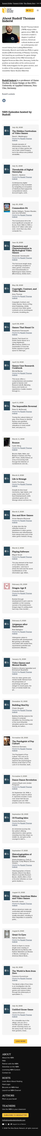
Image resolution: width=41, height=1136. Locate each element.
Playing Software (20, 551)
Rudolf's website (8, 94)
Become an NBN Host (10, 1087)
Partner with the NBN (10, 1063)
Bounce (16, 442)
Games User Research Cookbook (23, 366)
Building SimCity (20, 705)
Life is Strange (19, 479)
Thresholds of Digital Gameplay (22, 170)
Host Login (6, 1084)
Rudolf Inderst (9, 80)
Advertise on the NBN (10, 1066)
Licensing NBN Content (11, 1069)
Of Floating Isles (20, 817)
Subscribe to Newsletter (15, 1115)
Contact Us (6, 1072)
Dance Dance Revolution (24, 779)
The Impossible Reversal (24, 406)
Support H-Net (18, 3)
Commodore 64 (20, 208)
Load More (20, 1041)
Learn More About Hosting (12, 1081)
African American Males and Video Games (24, 897)
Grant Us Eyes (19, 934)
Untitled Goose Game (22, 1009)
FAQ (3, 1060)
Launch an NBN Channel (11, 1090)
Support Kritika (7, 3)
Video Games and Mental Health (21, 663)
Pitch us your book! (9, 1099)
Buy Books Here (29, 3)
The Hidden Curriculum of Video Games (24, 132)
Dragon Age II (19, 588)
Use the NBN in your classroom (14, 1109)
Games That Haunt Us (23, 327)
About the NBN (8, 1057)
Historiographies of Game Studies (21, 855)
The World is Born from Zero (24, 972)
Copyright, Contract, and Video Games (24, 290)
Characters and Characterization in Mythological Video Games (22, 249)
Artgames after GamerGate (19, 625)
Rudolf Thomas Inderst (22, 139)
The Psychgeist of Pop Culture (23, 742)
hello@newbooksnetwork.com (13, 1120)
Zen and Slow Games (22, 515)
